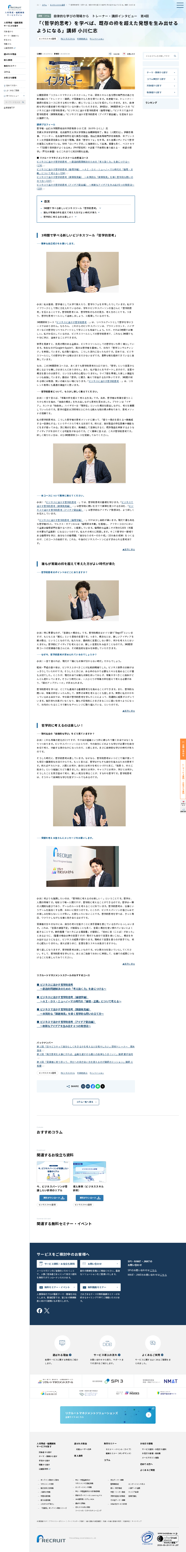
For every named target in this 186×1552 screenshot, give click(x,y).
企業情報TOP (9, 107)
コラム (7, 71)
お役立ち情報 (10, 77)
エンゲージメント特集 (83, 1487)
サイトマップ (137, 1521)
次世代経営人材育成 (117, 1496)
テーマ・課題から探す (157, 72)
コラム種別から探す (156, 78)
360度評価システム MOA (84, 1499)
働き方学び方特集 (47, 1488)
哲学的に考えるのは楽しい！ (59, 216)
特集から (7, 44)
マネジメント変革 (47, 1484)
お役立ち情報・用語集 (151, 1453)
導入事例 (8, 59)
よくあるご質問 (12, 90)
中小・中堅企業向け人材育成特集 (87, 1491)
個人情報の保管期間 (93, 1521)
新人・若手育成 (116, 1488)
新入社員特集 (45, 1500)
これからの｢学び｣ (47, 1504)
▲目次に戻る (128, 549)
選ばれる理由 (10, 54)
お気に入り (131, 54)
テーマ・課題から (11, 35)
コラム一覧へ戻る (84, 1101)
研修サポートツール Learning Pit (88, 1495)
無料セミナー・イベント (57, 1287)
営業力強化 (132, 1496)
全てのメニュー (12, 96)
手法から (7, 40)
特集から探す (44, 1464)
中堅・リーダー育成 (117, 1492)
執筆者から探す (154, 92)
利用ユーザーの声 (83, 1449)
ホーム (38, 5)
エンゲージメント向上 (136, 1484)
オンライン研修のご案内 (50, 1480)
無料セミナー (10, 65)
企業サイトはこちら (91, 1414)
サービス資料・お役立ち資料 (59, 1263)
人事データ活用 (134, 1488)
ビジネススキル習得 (57, 5)
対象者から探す (154, 85)
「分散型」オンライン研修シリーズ (54, 1508)
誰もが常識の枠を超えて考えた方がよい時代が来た (70, 212)
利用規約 (126, 1521)
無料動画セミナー (97, 1287)
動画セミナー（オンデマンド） (119, 1453)
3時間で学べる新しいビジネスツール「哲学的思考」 (71, 208)
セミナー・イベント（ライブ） (119, 1449)
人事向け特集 (45, 1492)
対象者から (8, 31)
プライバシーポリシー (57, 1521)
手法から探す (44, 1460)
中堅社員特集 (45, 1496)
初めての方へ (11, 85)
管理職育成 (114, 1484)
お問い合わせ (95, 1263)
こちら (153, 1270)
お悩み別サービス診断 (118, 1504)
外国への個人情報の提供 (112, 1521)
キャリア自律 (133, 1492)
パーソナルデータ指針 (76, 1521)
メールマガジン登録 (150, 1457)
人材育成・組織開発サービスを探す (13, 24)
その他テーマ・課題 (117, 1500)
